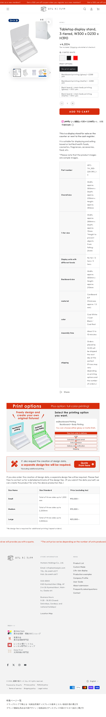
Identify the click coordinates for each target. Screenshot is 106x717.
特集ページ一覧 (13, 700)
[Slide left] (9, 73)
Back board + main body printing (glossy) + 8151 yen (76, 88)
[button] (84, 9)
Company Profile (80, 578)
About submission (81, 585)
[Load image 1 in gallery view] (17, 73)
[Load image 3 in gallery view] (34, 73)
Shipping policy (30, 688)
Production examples (82, 574)
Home (61, 22)
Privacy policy (29, 685)
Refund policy (42, 685)
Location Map (46, 613)
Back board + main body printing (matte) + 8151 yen (76, 95)
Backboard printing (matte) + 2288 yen (77, 82)
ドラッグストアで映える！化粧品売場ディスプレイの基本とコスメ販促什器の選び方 (42, 704)
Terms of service (15, 688)
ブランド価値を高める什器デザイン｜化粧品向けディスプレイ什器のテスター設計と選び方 (45, 708)
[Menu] (8, 9)
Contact (76, 593)
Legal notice (42, 688)
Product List (78, 563)
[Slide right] (50, 73)
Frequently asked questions (85, 589)
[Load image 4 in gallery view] (42, 73)
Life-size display (80, 570)
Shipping (73, 47)
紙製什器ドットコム (20, 681)
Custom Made (79, 567)
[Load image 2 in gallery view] (25, 73)
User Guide (78, 582)
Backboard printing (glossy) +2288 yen (77, 75)
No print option (68, 70)
